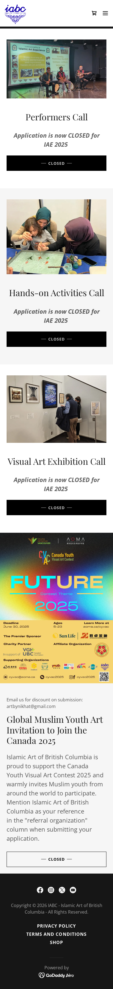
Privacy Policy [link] (56, 926)
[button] (105, 13)
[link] (15, 13)
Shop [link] (56, 942)
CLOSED (56, 163)
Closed (56, 859)
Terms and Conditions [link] (56, 934)
